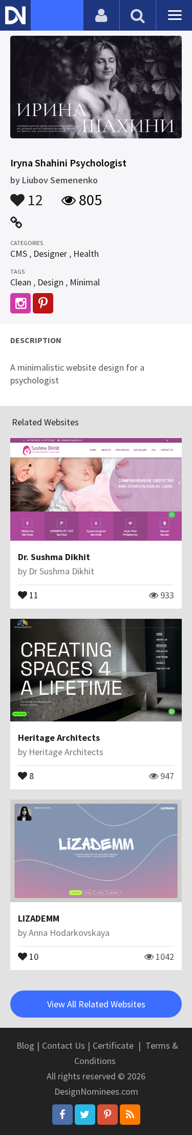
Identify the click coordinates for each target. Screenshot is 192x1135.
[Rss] (130, 1114)
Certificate (113, 1045)
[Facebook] (62, 1114)
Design (50, 282)
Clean (20, 282)
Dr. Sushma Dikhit (54, 557)
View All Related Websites (96, 1004)
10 (32, 956)
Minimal (85, 282)
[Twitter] (85, 1114)
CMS (18, 253)
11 (32, 594)
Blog (25, 1045)
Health (86, 253)
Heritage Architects (59, 737)
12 (34, 195)
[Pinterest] (107, 1114)
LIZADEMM (38, 918)
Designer (50, 253)
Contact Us (63, 1045)
